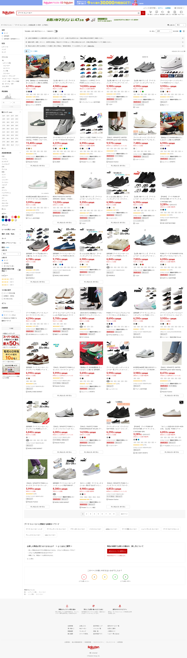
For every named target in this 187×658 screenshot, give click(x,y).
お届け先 (4, 250)
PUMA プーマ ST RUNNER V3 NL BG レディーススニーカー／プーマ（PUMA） (171, 256)
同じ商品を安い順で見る (38, 165)
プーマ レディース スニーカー (56, 529)
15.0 (16, 119)
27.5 (3, 142)
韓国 (3, 172)
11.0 (3, 116)
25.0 (16, 135)
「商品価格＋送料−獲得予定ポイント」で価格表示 (38, 31)
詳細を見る (91, 46)
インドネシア (6, 164)
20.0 (8, 129)
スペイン (4, 190)
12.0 (8, 116)
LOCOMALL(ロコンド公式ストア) (38, 334)
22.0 (8, 132)
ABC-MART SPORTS (141, 453)
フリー (17, 145)
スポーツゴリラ (139, 159)
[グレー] (6, 217)
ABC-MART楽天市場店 (168, 223)
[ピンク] (12, 217)
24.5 (12, 135)
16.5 (12, 122)
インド (4, 174)
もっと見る (30, 558)
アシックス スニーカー (33, 535)
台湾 (3, 187)
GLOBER (57, 162)
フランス (4, 200)
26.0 (8, 138)
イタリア (4, 185)
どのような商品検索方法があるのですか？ (41, 553)
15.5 (3, 122)
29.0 (16, 142)
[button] (179, 8)
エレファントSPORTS (34, 105)
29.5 (3, 145)
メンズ (4, 49)
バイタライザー (113, 218)
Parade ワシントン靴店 (88, 162)
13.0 (16, 116)
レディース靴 (32, 592)
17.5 (3, 125)
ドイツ (4, 177)
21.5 (3, 132)
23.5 (3, 135)
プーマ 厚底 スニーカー (129, 529)
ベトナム (4, 159)
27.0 (16, 138)
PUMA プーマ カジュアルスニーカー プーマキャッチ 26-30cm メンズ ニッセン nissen (118, 315)
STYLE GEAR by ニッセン (116, 335)
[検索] (143, 13)
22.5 (12, 132)
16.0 (8, 122)
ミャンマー (5, 180)
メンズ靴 (31, 594)
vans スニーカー (50, 535)
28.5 (12, 142)
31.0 (12, 145)
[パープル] (9, 220)
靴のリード (165, 105)
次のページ (124, 514)
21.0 (16, 129)
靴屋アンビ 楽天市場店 (61, 334)
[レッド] (15, 217)
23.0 (16, 132)
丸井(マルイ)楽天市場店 (169, 278)
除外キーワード (6, 321)
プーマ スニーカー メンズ (34, 529)
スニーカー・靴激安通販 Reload (171, 337)
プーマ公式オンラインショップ (171, 445)
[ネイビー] (6, 220)
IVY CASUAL (85, 337)
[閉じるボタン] (183, 38)
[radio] (2, 33)
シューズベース (113, 389)
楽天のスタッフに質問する (117, 551)
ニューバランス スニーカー (150, 529)
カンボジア (5, 161)
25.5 (3, 138)
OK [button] (69, 113)
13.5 (3, 119)
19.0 (16, 125)
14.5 (12, 119)
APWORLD (31, 278)
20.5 (12, 129)
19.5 (3, 129)
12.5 (12, 116)
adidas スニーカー (111, 529)
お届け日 (4, 257)
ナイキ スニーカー (95, 529)
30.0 (8, 145)
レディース (5, 47)
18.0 (8, 125)
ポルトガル (5, 203)
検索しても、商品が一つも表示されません (41, 555)
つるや (110, 104)
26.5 (12, 138)
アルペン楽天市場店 (34, 218)
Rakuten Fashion (33, 162)
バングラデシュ (6, 193)
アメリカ (4, 169)
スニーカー (42, 592)
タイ (3, 198)
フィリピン (5, 182)
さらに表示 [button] (5, 86)
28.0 (8, 142)
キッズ (4, 52)
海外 (8, 247)
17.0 (16, 122)
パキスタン (5, 195)
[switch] (19, 270)
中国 (3, 156)
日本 (3, 167)
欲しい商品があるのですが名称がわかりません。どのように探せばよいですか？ (52, 550)
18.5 (12, 125)
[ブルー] (3, 220)
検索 (12, 107)
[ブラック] (3, 217)
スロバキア (5, 206)
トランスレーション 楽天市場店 (91, 102)
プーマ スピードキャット (171, 529)
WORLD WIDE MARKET (62, 275)
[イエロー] (18, 217)
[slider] (2, 99)
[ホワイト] (9, 217)
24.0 (8, 135)
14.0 (8, 119)
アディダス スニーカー (77, 529)
